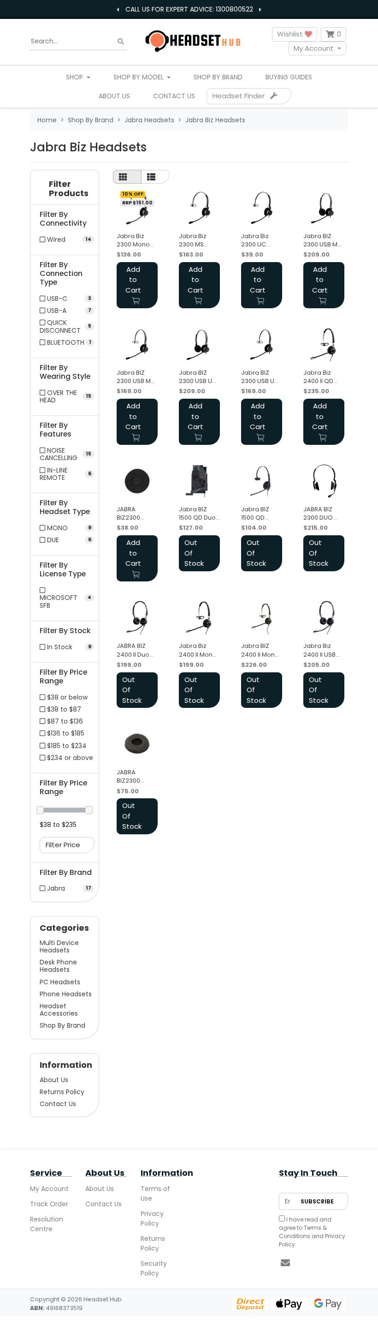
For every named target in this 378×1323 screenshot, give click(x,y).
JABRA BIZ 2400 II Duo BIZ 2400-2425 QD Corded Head (133, 650)
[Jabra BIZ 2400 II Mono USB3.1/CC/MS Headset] (261, 617)
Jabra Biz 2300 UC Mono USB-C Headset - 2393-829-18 (260, 240)
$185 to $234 (66, 745)
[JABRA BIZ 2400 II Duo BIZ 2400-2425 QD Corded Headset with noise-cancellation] (137, 617)
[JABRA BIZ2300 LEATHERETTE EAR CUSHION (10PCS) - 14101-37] (137, 744)
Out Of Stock (194, 553)
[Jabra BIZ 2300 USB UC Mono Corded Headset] (261, 344)
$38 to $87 (63, 709)
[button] (64, 191)
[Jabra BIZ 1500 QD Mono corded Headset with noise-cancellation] (261, 481)
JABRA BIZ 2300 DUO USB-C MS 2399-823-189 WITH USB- (319, 513)
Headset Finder (241, 96)
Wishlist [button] (291, 34)
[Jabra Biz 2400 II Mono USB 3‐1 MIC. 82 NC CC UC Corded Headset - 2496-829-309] (199, 617)
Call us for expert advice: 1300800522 (189, 9)
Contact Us (174, 96)
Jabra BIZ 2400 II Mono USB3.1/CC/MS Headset (260, 650)
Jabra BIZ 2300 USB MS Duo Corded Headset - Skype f (322, 240)
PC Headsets (60, 982)
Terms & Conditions (303, 1232)
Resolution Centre (46, 1224)
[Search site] (121, 41)
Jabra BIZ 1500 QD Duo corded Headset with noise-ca (198, 513)
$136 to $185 (64, 733)
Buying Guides (289, 77)
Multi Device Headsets (59, 946)
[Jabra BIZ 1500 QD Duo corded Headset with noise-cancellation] (199, 481)
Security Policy (154, 1268)
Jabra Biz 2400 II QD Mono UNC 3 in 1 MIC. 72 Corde (321, 377)
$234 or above (69, 757)
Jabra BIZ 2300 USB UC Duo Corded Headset (198, 377)
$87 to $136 (64, 721)
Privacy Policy (152, 1218)
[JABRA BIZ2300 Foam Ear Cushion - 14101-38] (137, 481)
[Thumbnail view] (127, 177)
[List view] (155, 177)
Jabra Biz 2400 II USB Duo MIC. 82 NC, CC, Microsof (320, 650)
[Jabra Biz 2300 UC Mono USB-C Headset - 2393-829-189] (261, 207)
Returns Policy (62, 1091)
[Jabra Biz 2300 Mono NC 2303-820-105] (137, 207)
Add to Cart (133, 279)
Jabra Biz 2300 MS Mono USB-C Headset (198, 240)
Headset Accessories (59, 1009)
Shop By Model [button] (139, 77)
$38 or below (66, 697)
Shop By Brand (218, 77)
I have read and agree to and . (312, 1231)
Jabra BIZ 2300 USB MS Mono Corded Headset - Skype (135, 377)
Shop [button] (75, 77)
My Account (314, 48)
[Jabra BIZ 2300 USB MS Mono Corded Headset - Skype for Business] (137, 344)
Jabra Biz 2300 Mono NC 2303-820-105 (133, 240)
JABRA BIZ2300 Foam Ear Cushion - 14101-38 (131, 513)
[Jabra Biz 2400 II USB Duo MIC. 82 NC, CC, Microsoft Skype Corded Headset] (323, 617)
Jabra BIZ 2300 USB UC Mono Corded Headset (260, 377)
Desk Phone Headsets (58, 966)
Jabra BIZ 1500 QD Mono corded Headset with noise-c (261, 513)
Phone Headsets (66, 994)
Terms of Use (155, 1193)
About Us (114, 96)
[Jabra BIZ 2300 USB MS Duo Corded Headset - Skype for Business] (323, 207)
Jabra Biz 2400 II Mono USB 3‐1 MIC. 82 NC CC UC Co (198, 650)
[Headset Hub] (192, 41)
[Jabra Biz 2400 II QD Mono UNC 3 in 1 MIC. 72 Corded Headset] (323, 344)
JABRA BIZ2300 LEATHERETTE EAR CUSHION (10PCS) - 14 (136, 776)
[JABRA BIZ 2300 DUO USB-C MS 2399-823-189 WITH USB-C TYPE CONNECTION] (323, 481)
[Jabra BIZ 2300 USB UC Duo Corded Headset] (199, 344)
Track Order (49, 1204)
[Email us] (285, 1263)
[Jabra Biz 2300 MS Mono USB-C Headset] (199, 207)
